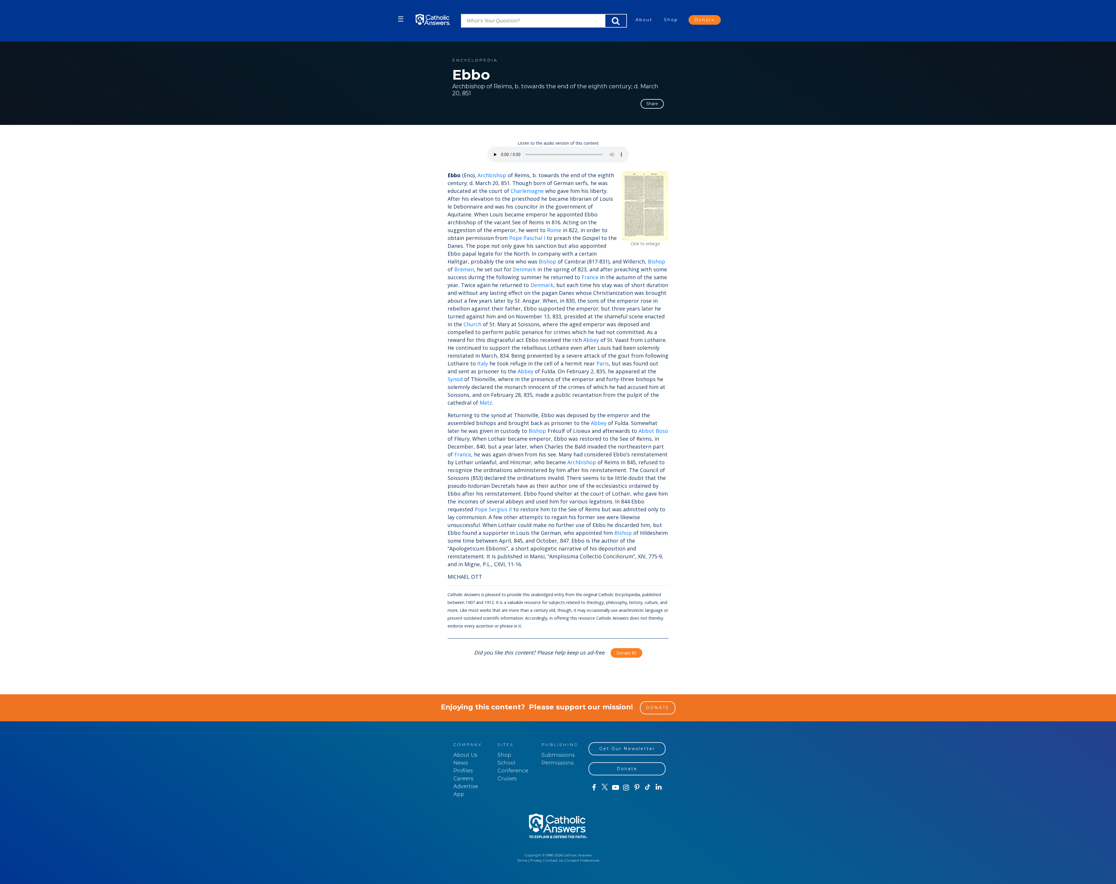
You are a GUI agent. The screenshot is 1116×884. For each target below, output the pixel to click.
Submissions (558, 755)
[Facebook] (594, 787)
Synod (455, 379)
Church (472, 324)
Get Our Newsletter (627, 748)
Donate (704, 19)
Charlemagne (527, 190)
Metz (486, 402)
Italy (482, 363)
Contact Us (554, 860)
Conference (513, 771)
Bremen (464, 269)
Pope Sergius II (493, 509)
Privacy (536, 860)
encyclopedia (475, 60)
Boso (662, 430)
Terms (522, 860)
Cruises (507, 778)
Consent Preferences (582, 860)
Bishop (547, 261)
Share (652, 103)
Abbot (646, 430)
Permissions (557, 763)
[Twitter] (604, 787)
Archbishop (491, 175)
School (506, 763)
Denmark (524, 269)
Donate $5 (626, 653)
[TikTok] (647, 787)
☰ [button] (401, 19)
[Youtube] (615, 787)
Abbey (591, 339)
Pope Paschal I (527, 237)
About (644, 19)
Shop (671, 19)
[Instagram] (626, 787)
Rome (554, 230)
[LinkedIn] (658, 787)
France (590, 277)
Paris (602, 363)
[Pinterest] (637, 787)
